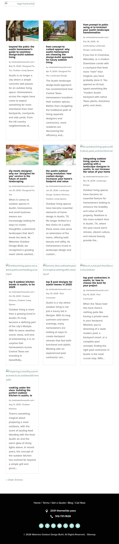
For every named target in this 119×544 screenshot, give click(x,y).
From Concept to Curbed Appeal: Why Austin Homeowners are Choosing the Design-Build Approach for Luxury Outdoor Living (59, 54)
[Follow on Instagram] (53, 525)
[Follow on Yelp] (65, 525)
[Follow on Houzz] (77, 525)
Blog (70, 503)
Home (37, 503)
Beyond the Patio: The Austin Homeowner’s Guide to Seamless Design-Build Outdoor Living (21, 52)
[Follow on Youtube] (59, 525)
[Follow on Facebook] (47, 525)
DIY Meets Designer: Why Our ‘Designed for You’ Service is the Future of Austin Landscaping (22, 176)
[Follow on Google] (41, 525)
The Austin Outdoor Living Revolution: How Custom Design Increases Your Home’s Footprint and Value (59, 176)
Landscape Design (58, 76)
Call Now (80, 503)
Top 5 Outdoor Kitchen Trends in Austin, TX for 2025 (22, 285)
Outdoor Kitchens (61, 195)
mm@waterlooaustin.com (23, 62)
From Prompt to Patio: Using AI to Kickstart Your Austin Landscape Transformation (96, 28)
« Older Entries (14, 480)
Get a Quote (59, 503)
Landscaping (96, 50)
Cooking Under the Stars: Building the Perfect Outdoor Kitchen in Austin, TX (20, 391)
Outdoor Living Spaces (23, 70)
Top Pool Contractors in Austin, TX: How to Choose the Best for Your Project (96, 281)
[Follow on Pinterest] (71, 525)
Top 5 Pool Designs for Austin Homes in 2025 (59, 283)
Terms (46, 503)
